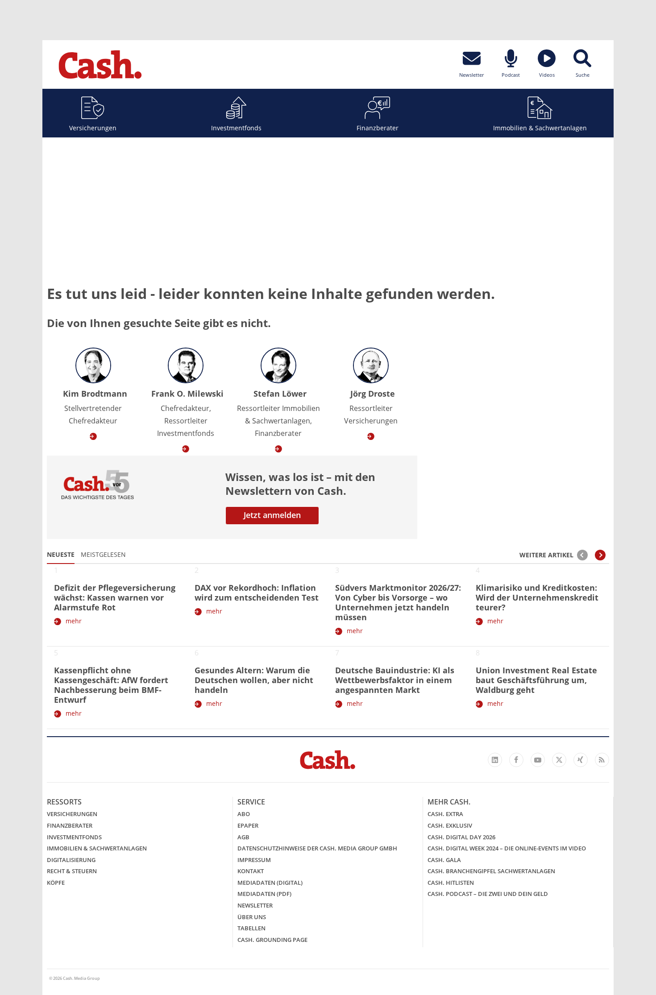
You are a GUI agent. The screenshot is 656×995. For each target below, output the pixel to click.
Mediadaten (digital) (270, 883)
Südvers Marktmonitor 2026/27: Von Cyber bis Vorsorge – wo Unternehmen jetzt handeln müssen (398, 602)
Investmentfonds (236, 128)
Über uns (251, 917)
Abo (243, 814)
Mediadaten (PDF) (264, 894)
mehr (74, 621)
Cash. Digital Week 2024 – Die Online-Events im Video (507, 848)
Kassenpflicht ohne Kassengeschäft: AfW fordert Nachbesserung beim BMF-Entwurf (111, 685)
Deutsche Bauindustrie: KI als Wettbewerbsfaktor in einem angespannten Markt (394, 680)
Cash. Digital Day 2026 (461, 837)
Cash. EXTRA (445, 814)
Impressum (254, 860)
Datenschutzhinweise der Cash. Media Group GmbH (317, 848)
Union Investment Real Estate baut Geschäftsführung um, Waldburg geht (536, 680)
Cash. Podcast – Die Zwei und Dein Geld (488, 894)
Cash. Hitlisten (451, 883)
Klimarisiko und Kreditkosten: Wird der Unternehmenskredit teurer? (537, 597)
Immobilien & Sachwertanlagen (540, 128)
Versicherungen (92, 128)
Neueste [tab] (61, 554)
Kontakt (250, 871)
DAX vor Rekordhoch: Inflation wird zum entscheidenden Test (257, 592)
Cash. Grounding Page (272, 940)
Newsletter (255, 905)
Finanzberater (378, 128)
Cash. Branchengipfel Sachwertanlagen (491, 871)
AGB (243, 837)
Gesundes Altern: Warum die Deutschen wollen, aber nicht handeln (254, 680)
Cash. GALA (444, 860)
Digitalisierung (71, 860)
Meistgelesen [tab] (103, 554)
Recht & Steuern (72, 871)
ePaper (247, 825)
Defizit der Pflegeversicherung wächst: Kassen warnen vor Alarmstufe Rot (114, 597)
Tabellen (251, 928)
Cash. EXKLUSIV (450, 825)
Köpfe (56, 883)
